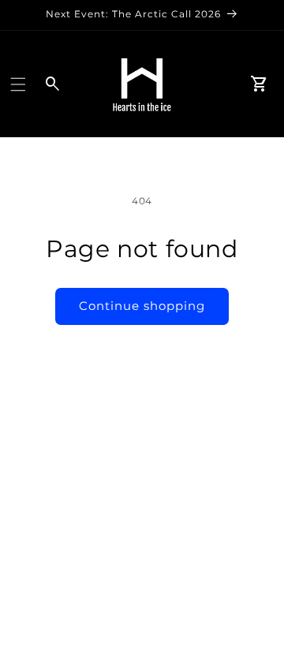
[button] (18, 84)
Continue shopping (142, 305)
